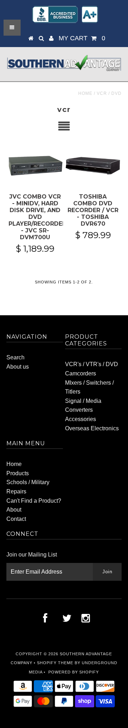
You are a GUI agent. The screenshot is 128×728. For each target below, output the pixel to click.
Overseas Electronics (92, 428)
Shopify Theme (55, 663)
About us (17, 367)
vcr (102, 93)
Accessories (80, 419)
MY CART (82, 38)
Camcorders (80, 373)
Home (85, 93)
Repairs (16, 491)
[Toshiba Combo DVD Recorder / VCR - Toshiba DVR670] (92, 165)
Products (17, 473)
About (13, 510)
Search (15, 357)
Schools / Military (27, 482)
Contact (16, 519)
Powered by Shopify (73, 672)
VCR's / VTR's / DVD (91, 364)
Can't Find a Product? (33, 501)
